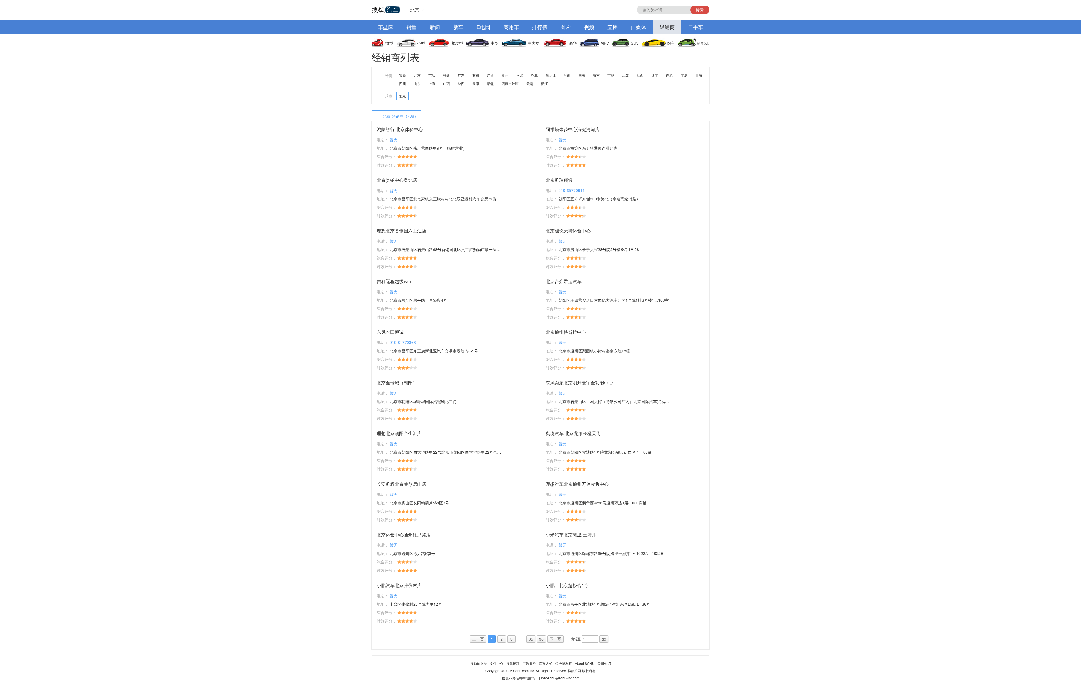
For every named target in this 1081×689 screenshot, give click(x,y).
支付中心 (496, 663)
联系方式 (545, 663)
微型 (389, 43)
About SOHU (585, 663)
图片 (565, 26)
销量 (411, 26)
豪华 (573, 43)
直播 (612, 26)
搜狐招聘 (513, 663)
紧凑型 (457, 43)
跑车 (671, 43)
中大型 (534, 43)
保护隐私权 (563, 663)
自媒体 (638, 26)
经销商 (667, 26)
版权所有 (589, 670)
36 (541, 639)
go (604, 639)
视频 (589, 26)
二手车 (695, 26)
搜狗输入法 (478, 663)
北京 (414, 9)
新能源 (703, 43)
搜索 (700, 10)
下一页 (555, 639)
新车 (458, 26)
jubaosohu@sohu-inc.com (559, 677)
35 (531, 639)
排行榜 (539, 26)
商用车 (511, 26)
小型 (421, 43)
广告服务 (529, 663)
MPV (604, 43)
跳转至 (576, 638)
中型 (495, 43)
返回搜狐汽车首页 (386, 10)
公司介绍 (604, 663)
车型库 (385, 26)
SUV (635, 43)
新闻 (435, 26)
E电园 (483, 26)
